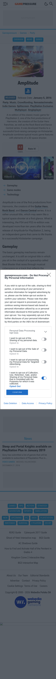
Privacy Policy (45, 403)
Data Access (28, 403)
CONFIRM (17, 392)
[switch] (44, 339)
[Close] (50, 276)
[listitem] (28, 331)
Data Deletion (10, 403)
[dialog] (28, 339)
